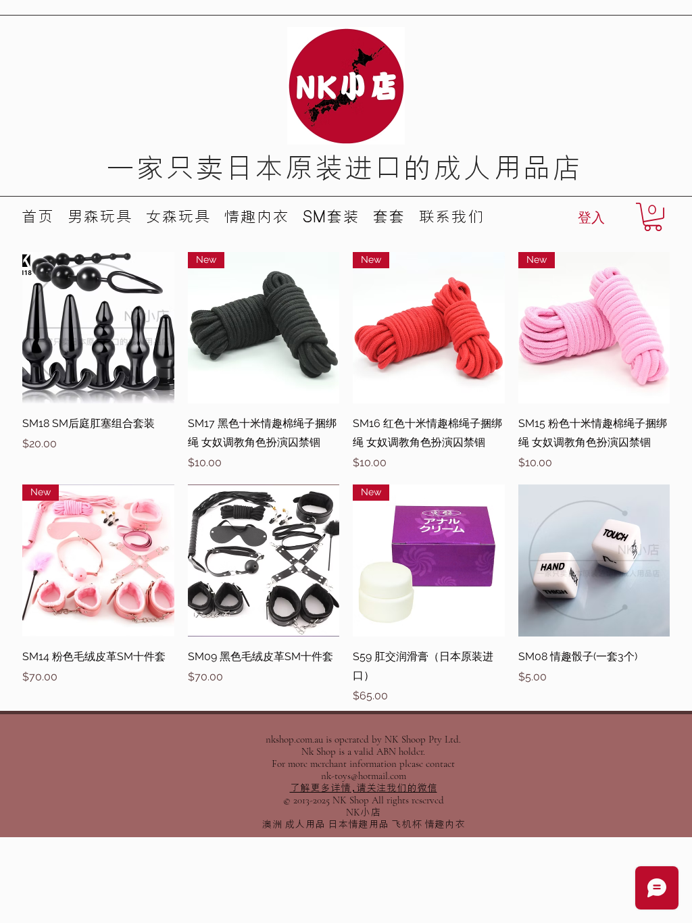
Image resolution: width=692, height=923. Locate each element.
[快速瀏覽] (98, 328)
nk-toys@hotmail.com (363, 776)
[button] (653, 217)
